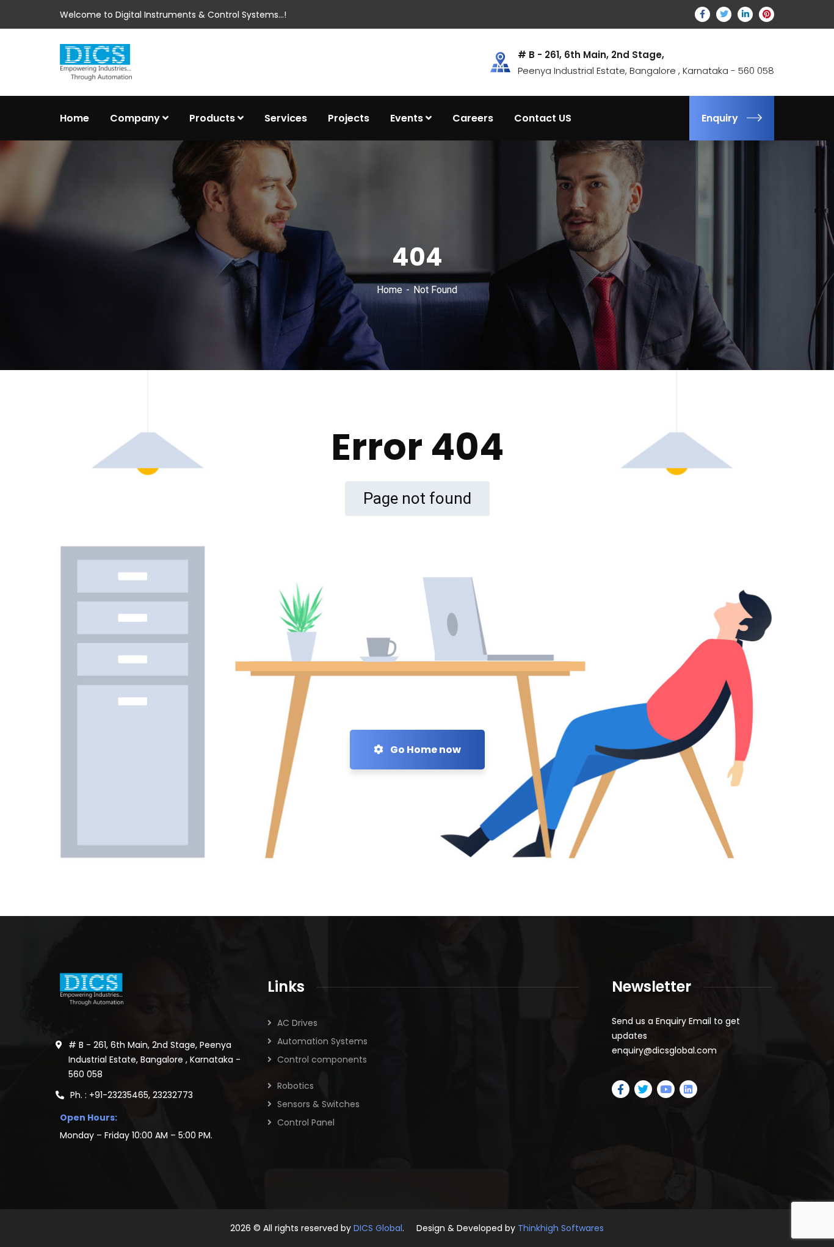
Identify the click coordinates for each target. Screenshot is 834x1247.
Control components (322, 1059)
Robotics (295, 1086)
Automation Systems (322, 1041)
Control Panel (306, 1122)
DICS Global (378, 1228)
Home (389, 290)
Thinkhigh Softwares (561, 1228)
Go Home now (424, 750)
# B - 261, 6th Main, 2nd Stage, (591, 55)
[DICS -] (96, 61)
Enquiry (720, 118)
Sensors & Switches (318, 1104)
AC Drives (297, 1023)
